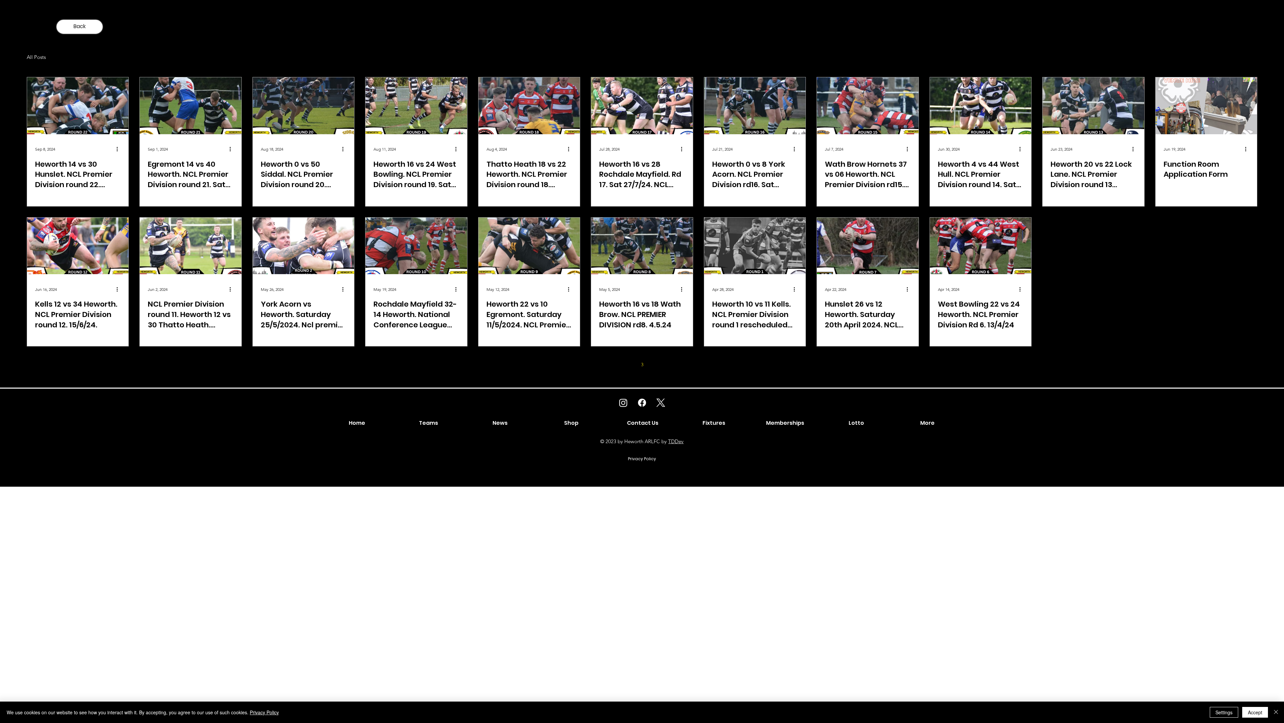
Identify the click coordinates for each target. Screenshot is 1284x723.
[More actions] (119, 149)
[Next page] (684, 364)
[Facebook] (642, 402)
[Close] (1276, 712)
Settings (1224, 712)
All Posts (36, 57)
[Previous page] (600, 364)
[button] (927, 423)
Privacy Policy (264, 712)
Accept (1255, 712)
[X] (660, 402)
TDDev (675, 441)
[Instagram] (623, 402)
